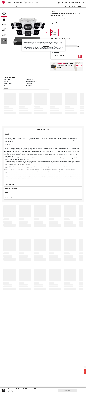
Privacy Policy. (46, 46)
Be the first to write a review (55, 18)
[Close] (63, 40)
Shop (52, 11)
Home (3, 9)
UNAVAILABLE (67, 45)
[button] (66, 38)
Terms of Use (37, 48)
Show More (43, 179)
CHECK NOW (79, 65)
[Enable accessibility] (85, 367)
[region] (43, 45)
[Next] (47, 32)
